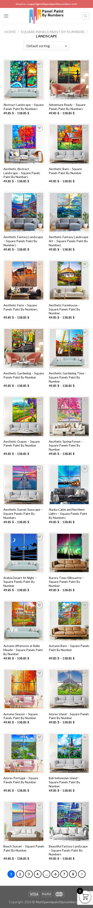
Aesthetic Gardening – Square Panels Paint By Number (23, 375)
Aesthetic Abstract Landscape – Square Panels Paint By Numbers (21, 173)
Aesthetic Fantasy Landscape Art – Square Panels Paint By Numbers (68, 241)
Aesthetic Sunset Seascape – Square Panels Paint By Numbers (23, 513)
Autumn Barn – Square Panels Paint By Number (69, 648)
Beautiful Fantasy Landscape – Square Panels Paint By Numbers (68, 850)
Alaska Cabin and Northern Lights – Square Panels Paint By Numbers (68, 513)
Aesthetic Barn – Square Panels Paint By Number (65, 171)
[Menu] (6, 15)
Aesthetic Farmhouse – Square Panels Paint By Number (64, 309)
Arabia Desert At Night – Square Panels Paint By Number (20, 582)
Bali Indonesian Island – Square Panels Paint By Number (64, 782)
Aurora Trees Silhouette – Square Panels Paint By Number (66, 582)
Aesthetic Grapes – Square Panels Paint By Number (21, 443)
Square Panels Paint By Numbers (52, 31)
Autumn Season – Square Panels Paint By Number (20, 716)
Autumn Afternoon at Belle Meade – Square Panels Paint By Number (23, 650)
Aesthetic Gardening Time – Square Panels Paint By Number (67, 377)
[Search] (85, 16)
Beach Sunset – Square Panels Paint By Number (23, 848)
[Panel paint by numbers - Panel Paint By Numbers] (46, 16)
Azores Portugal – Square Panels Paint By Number (20, 780)
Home (10, 31)
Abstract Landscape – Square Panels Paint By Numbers (23, 107)
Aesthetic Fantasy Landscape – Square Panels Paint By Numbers (23, 241)
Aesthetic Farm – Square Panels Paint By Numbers (20, 307)
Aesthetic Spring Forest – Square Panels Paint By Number (66, 445)
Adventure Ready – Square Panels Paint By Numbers (67, 107)
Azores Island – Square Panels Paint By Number (69, 716)
